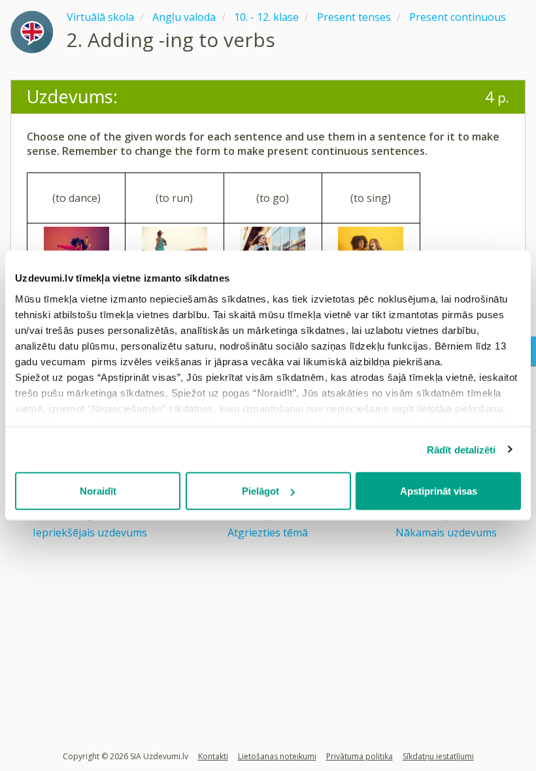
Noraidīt (98, 491)
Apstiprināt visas (438, 491)
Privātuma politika (359, 756)
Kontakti (213, 756)
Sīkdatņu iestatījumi (438, 756)
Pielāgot (260, 491)
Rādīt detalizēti (461, 449)
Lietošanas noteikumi (277, 756)
